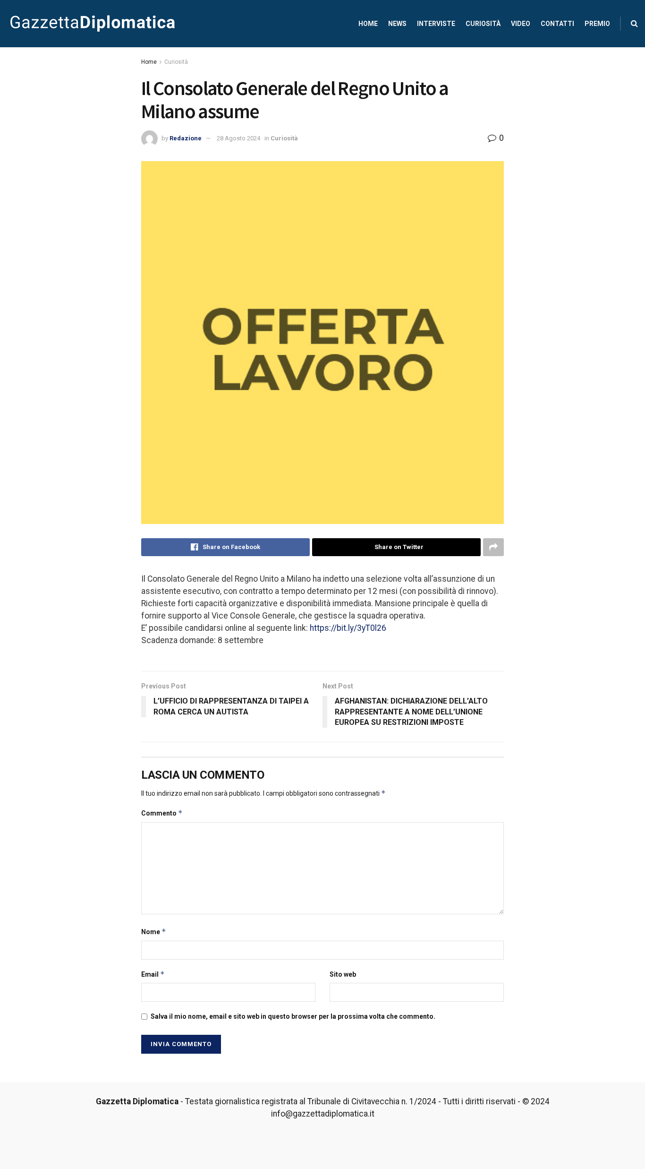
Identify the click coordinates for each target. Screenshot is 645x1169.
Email (153, 974)
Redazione (186, 138)
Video (520, 23)
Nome (153, 931)
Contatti (557, 23)
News (397, 23)
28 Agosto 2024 (238, 138)
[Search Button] (634, 23)
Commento (162, 812)
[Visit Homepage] (92, 24)
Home (368, 23)
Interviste (436, 23)
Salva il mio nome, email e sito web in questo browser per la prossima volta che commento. (293, 1016)
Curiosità (483, 23)
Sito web (343, 974)
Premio (597, 23)
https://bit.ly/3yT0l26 (348, 628)
